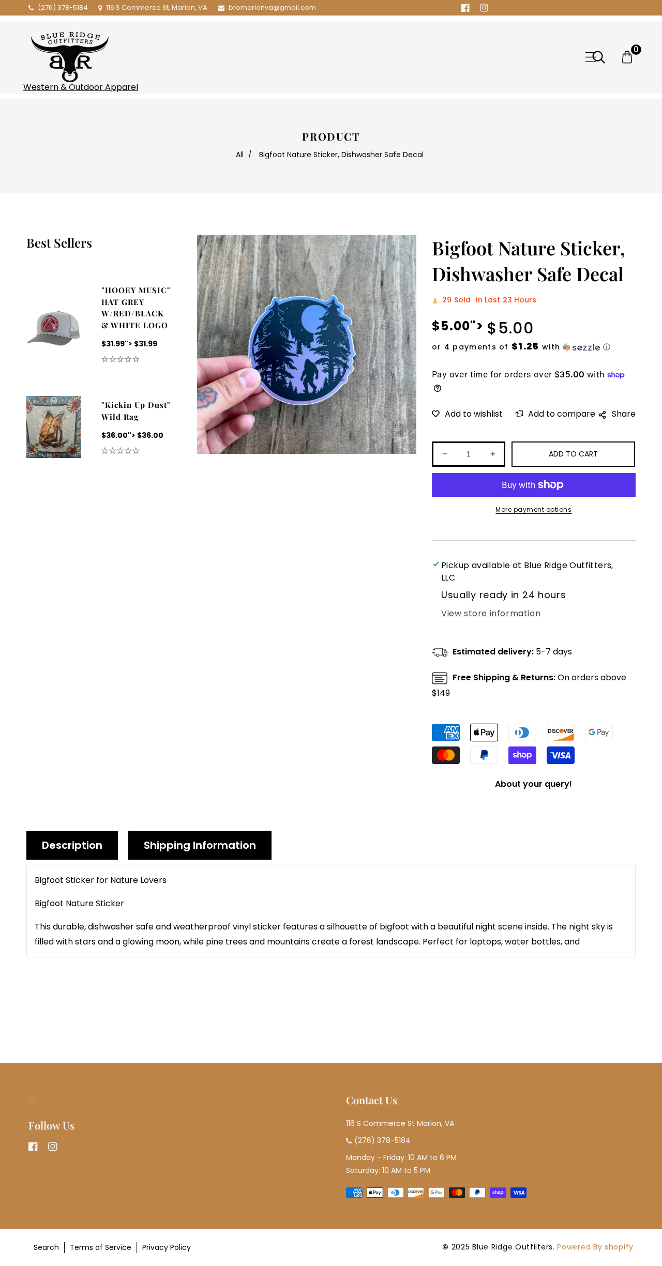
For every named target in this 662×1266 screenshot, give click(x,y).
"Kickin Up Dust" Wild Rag (136, 411)
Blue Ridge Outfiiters (512, 1247)
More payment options (533, 509)
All (240, 154)
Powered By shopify (595, 1247)
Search (46, 1247)
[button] (590, 57)
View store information (490, 613)
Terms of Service (100, 1247)
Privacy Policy (166, 1247)
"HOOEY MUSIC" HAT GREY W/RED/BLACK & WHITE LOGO (136, 307)
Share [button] (624, 414)
